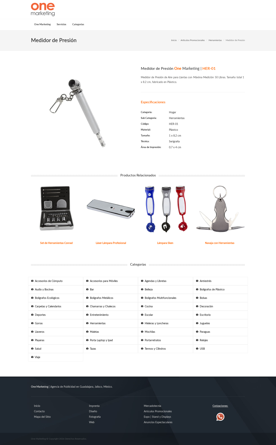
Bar (91, 289)
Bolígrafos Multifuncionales (159, 298)
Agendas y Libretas (154, 281)
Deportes (39, 315)
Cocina (148, 306)
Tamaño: (145, 135)
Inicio (174, 40)
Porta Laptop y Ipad (100, 340)
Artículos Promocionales (193, 40)
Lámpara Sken (165, 243)
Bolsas (202, 298)
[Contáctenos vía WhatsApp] (220, 416)
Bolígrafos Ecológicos (46, 298)
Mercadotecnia (152, 406)
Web (91, 422)
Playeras (38, 340)
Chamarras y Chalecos (101, 306)
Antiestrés (204, 281)
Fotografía (95, 417)
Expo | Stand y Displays (157, 417)
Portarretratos (152, 340)
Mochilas (149, 332)
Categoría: (146, 112)
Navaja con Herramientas (219, 243)
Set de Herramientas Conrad (56, 243)
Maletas (93, 332)
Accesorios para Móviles (103, 281)
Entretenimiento (98, 315)
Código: (145, 124)
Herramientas (215, 40)
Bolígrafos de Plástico (211, 289)
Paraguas (204, 332)
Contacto (39, 411)
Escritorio (204, 315)
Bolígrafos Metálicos (100, 298)
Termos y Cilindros (154, 349)
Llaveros (38, 332)
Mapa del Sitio (42, 417)
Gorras (38, 323)
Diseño (93, 411)
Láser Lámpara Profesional (111, 243)
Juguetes (204, 323)
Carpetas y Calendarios (47, 306)
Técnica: (145, 141)
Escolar (148, 315)
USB (201, 349)
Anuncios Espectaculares (158, 422)
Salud (37, 349)
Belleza (148, 289)
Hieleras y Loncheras (155, 323)
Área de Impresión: (151, 147)
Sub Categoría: (149, 118)
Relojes (203, 340)
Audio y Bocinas (43, 289)
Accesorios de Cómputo (48, 281)
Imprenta (94, 406)
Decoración (205, 306)
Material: (146, 130)
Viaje (36, 357)
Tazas (92, 349)
